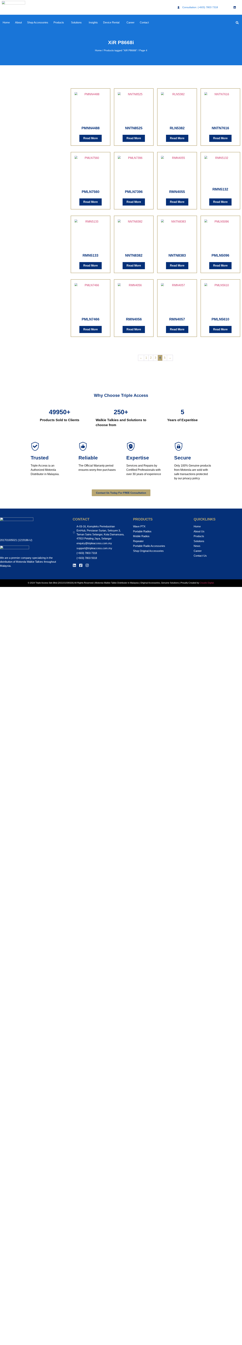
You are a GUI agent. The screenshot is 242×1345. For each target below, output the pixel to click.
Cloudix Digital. (206, 583)
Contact (144, 22)
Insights (93, 22)
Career (130, 22)
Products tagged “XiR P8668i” (120, 50)
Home (6, 22)
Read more (90, 138)
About (18, 22)
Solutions (76, 22)
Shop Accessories (37, 22)
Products (59, 22)
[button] (237, 23)
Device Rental (111, 22)
